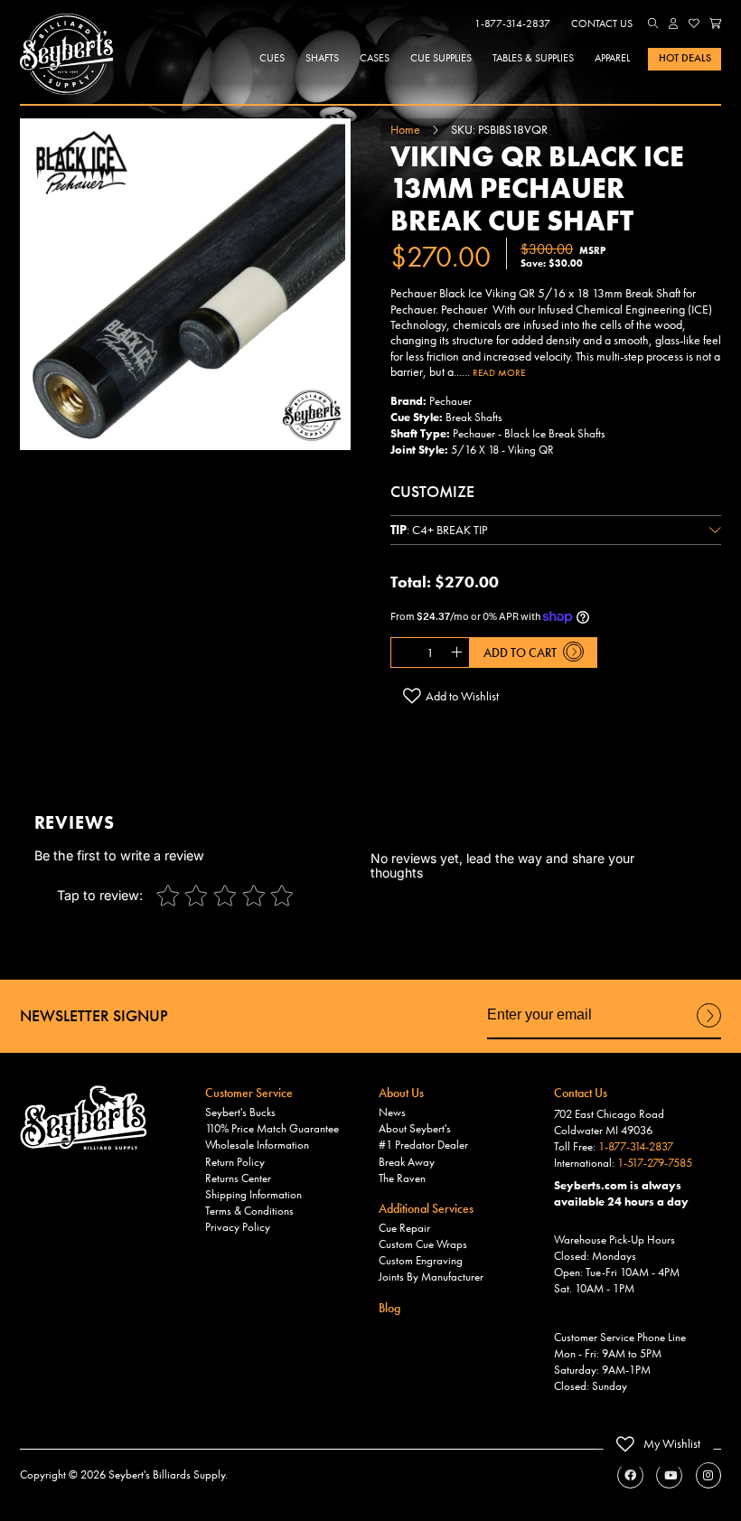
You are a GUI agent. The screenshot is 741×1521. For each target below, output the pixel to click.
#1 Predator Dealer (423, 1145)
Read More (499, 372)
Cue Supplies (441, 58)
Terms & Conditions (249, 1211)
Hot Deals (685, 58)
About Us (401, 1092)
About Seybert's (415, 1129)
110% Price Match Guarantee (272, 1129)
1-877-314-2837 (512, 23)
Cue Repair (404, 1228)
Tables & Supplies (533, 58)
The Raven (402, 1178)
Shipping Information (253, 1195)
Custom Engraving (421, 1260)
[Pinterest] (709, 1475)
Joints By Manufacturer (431, 1277)
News (392, 1112)
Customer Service (249, 1092)
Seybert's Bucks (240, 1112)
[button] (653, 24)
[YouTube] (669, 1475)
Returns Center (238, 1178)
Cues (272, 58)
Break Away (407, 1162)
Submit (709, 1027)
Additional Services (426, 1208)
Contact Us (602, 23)
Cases (374, 58)
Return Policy (235, 1162)
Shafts (322, 58)
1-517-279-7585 (654, 1163)
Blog (389, 1308)
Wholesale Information (257, 1145)
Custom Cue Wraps (423, 1244)
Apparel (612, 58)
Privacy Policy (237, 1227)
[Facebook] (630, 1475)
